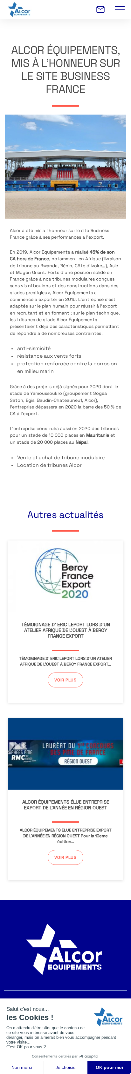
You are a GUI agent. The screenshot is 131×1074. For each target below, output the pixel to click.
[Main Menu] (120, 6)
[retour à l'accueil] (67, 9)
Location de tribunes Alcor (49, 465)
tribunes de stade (36, 320)
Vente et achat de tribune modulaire (61, 458)
